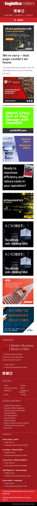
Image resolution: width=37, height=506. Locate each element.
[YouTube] (22, 11)
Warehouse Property (24, 391)
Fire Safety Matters (10, 415)
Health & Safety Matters (12, 406)
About (6, 395)
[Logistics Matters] (18, 4)
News (23, 388)
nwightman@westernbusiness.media (18, 476)
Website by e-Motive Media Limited (23, 504)
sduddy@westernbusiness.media (16, 445)
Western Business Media (13, 491)
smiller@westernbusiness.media (16, 486)
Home (6, 386)
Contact (29, 15)
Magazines (8, 390)
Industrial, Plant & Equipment (14, 408)
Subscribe (8, 15)
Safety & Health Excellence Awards (16, 423)
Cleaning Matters (10, 413)
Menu (20, 20)
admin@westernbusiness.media (16, 367)
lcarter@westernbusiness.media (16, 466)
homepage (19, 71)
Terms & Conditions (10, 497)
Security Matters (10, 418)
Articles (23, 386)
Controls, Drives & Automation (14, 410)
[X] (19, 11)
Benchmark (8, 428)
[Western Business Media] (18, 350)
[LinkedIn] (15, 11)
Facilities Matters (10, 420)
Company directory (11, 388)
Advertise (19, 15)
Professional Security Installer (14, 425)
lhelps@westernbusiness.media (16, 455)
